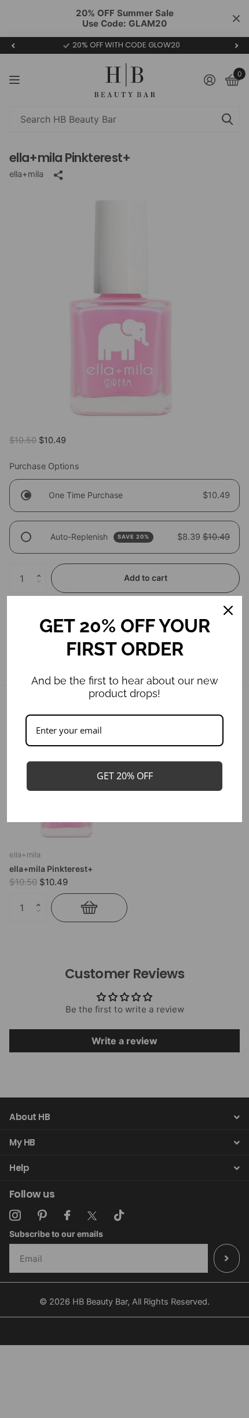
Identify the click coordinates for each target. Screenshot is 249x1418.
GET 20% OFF (125, 775)
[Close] (228, 610)
